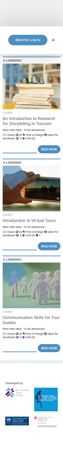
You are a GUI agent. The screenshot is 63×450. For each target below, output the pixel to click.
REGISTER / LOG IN (27, 40)
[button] (54, 40)
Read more (49, 149)
